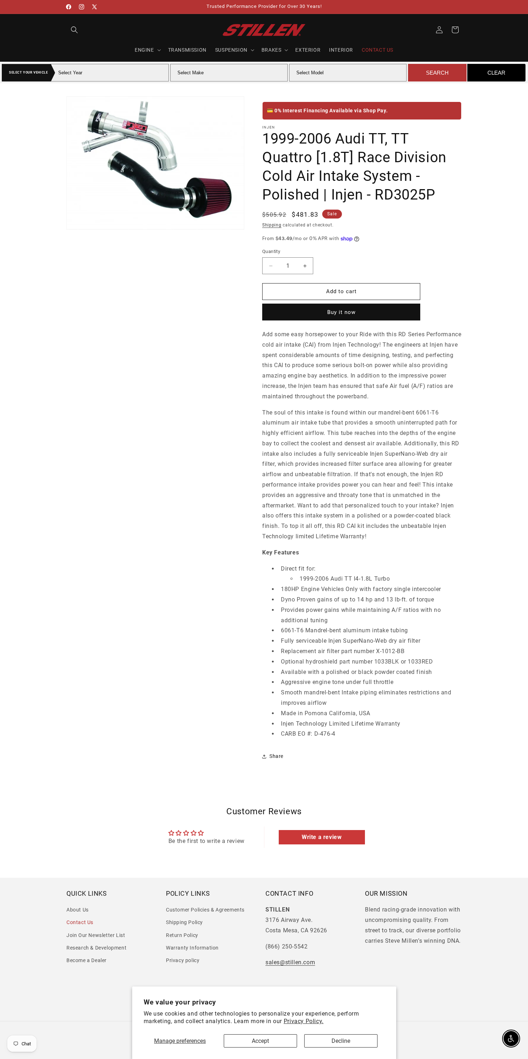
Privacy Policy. (304, 1021)
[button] (74, 30)
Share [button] (276, 756)
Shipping (272, 225)
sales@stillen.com (290, 962)
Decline (341, 1040)
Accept (260, 1040)
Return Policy (182, 935)
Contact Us (79, 923)
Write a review (322, 836)
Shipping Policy (184, 923)
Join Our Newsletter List (95, 935)
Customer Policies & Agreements (205, 910)
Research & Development (96, 948)
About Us (77, 910)
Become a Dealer (86, 960)
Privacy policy (182, 960)
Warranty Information (192, 948)
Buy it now (341, 312)
